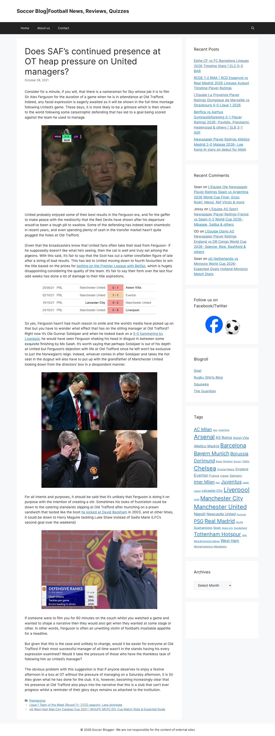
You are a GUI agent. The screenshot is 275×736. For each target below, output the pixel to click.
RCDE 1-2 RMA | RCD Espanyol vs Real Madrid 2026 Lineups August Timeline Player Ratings (221, 83)
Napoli (200, 514)
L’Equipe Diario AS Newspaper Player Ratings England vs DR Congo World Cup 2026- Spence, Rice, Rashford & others (220, 241)
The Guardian (205, 391)
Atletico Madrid (206, 446)
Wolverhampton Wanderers (210, 546)
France (214, 476)
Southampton (203, 527)
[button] (252, 28)
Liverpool (236, 489)
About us (43, 28)
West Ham (230, 540)
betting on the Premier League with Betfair (111, 266)
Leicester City (212, 491)
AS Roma (224, 437)
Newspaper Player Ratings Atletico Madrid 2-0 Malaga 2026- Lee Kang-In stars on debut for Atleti (222, 144)
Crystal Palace (226, 469)
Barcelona (233, 445)
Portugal (241, 514)
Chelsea (205, 468)
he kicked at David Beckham (104, 512)
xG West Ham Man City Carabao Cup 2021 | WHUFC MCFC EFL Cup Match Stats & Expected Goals (97, 709)
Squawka (201, 384)
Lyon (196, 499)
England (242, 469)
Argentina (223, 430)
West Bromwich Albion (207, 541)
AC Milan (203, 429)
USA (244, 535)
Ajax (215, 430)
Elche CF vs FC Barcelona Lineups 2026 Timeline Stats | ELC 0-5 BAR (221, 66)
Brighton (228, 461)
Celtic (245, 461)
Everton (201, 475)
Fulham (224, 475)
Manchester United (220, 506)
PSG (199, 521)
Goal (197, 371)
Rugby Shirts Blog (208, 377)
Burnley (237, 461)
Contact (63, 28)
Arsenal (204, 436)
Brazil (219, 461)
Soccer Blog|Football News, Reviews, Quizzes (73, 11)
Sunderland (240, 527)
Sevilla (239, 522)
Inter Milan (204, 481)
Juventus (231, 482)
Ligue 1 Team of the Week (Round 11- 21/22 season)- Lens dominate (75, 704)
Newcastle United (221, 514)
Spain (217, 527)
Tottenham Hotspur (217, 534)
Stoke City (227, 528)
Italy (218, 482)
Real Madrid (220, 521)
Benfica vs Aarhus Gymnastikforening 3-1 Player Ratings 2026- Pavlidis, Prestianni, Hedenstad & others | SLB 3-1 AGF (222, 122)
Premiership (37, 700)
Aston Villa (241, 438)
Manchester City (221, 498)
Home (25, 28)
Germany (236, 475)
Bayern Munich (211, 453)
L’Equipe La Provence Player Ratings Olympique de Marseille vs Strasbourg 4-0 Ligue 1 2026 (221, 100)
